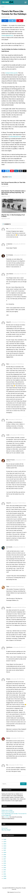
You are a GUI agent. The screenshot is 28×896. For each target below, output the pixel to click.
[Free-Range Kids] (7, 2)
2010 (4, 874)
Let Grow (6, 817)
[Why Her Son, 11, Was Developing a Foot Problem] (14, 206)
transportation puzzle (11, 73)
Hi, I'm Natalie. (9, 255)
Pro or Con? (5, 828)
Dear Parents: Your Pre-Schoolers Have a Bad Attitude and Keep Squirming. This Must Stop (13, 192)
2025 (4, 841)
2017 (4, 859)
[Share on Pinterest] (19, 20)
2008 (4, 878)
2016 (4, 861)
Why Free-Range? (6, 830)
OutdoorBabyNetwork (7, 35)
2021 (4, 850)
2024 (4, 843)
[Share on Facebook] (5, 20)
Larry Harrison (9, 273)
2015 (4, 863)
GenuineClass (17, 892)
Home (2, 6)
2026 (4, 839)
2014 (4, 865)
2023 (4, 846)
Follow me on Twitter (7, 810)
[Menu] (26, 2)
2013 (4, 867)
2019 (4, 854)
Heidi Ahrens (9, 647)
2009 (4, 876)
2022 (4, 848)
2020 (4, 852)
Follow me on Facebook (8, 812)
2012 (4, 869)
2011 (4, 872)
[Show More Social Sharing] (25, 20)
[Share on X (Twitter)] (12, 20)
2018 (4, 856)
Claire (7, 586)
